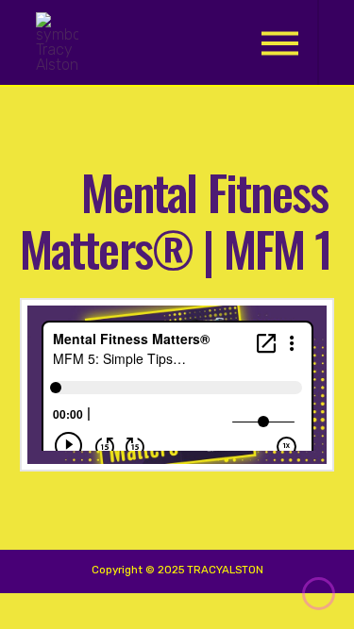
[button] (280, 43)
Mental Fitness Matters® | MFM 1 (176, 219)
